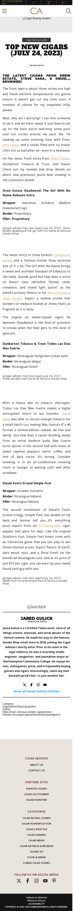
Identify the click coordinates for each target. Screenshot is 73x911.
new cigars (11, 145)
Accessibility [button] (36, 904)
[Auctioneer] (48, 3)
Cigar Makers (36, 834)
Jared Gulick (37, 65)
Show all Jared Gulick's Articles (36, 691)
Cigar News (36, 840)
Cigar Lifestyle (36, 829)
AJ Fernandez (50, 526)
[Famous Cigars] (33, 3)
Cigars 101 (36, 851)
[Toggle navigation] (4, 11)
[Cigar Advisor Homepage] (36, 11)
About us (36, 764)
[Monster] (63, 3)
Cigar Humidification (36, 823)
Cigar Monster (36, 799)
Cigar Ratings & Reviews (36, 846)
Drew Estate (60, 158)
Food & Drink (36, 857)
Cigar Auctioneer (36, 794)
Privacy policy (36, 900)
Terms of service (36, 897)
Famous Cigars (36, 788)
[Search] (68, 11)
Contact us (36, 770)
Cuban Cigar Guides (36, 862)
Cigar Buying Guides (36, 40)
